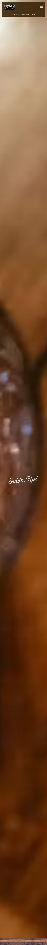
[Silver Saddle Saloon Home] (11, 7)
